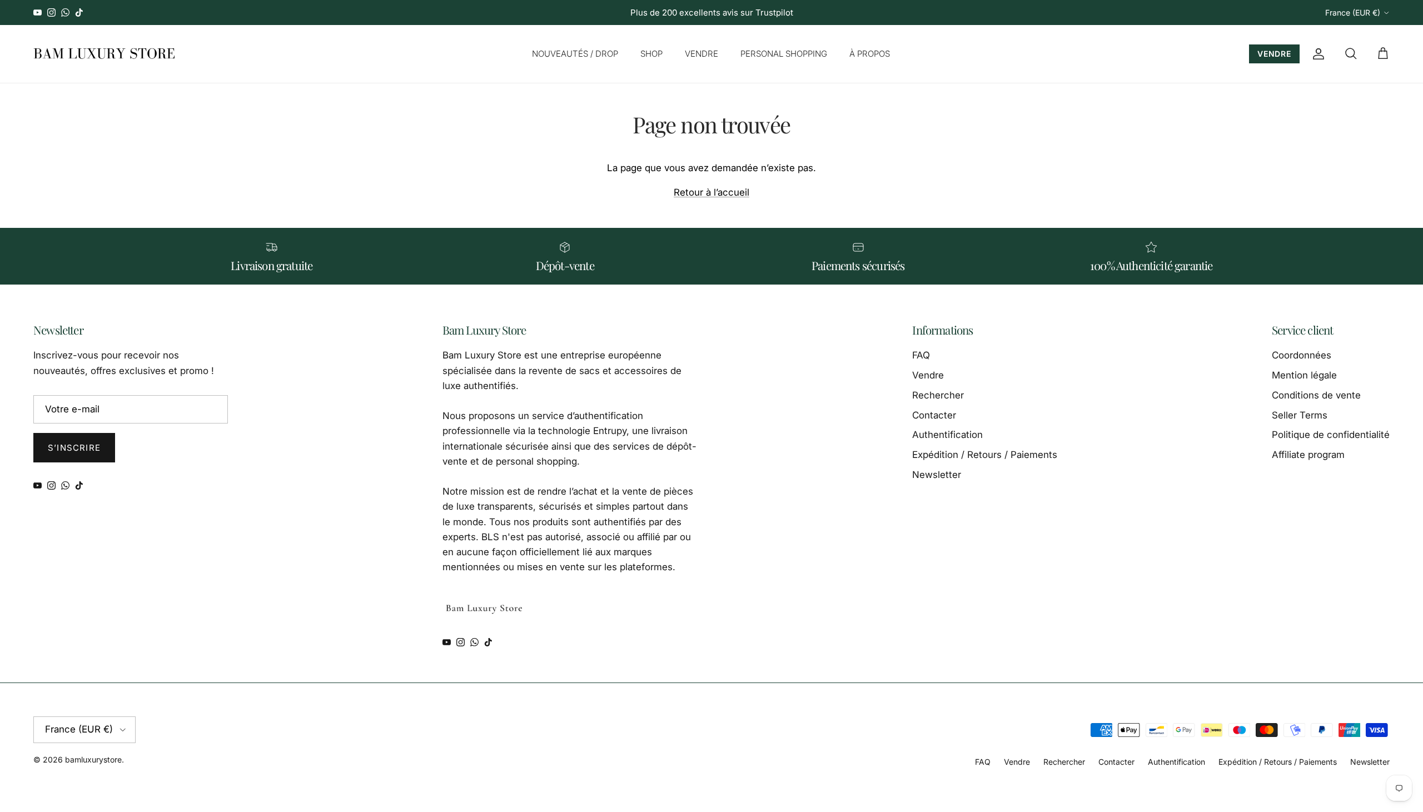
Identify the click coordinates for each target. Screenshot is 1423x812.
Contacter (934, 415)
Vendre (928, 375)
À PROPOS (869, 53)
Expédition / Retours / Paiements (984, 454)
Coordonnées (1301, 355)
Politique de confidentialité (1331, 434)
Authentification (947, 434)
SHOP (651, 53)
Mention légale (1304, 375)
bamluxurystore (93, 759)
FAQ (921, 355)
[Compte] (1316, 54)
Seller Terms (1299, 415)
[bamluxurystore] (104, 54)
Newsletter (936, 474)
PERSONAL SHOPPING (783, 53)
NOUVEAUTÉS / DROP (575, 53)
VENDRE (701, 53)
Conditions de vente (1316, 395)
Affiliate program (1308, 454)
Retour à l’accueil (711, 192)
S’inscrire (74, 447)
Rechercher (938, 395)
